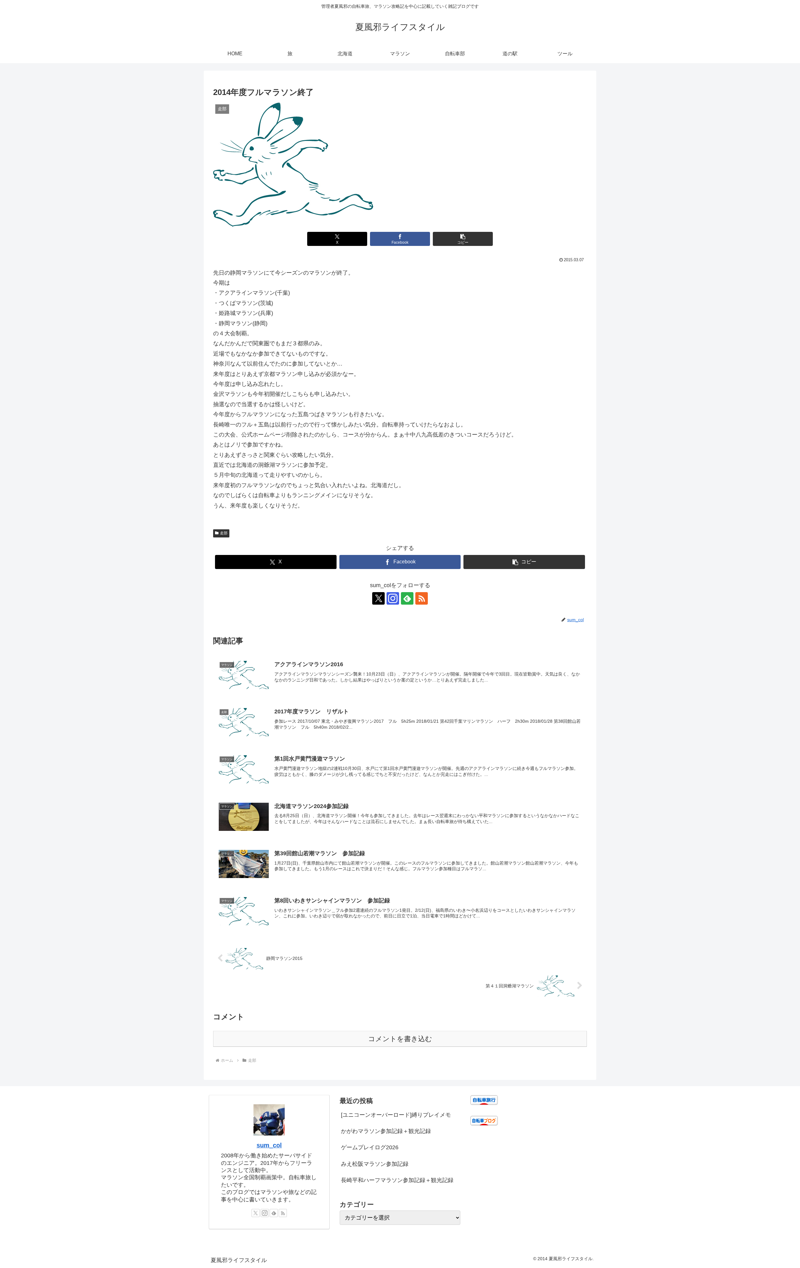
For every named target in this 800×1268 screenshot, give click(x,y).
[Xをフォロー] (378, 598)
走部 (224, 533)
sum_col (269, 1145)
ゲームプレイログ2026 (369, 1147)
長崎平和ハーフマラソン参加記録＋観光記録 (397, 1180)
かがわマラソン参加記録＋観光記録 (386, 1131)
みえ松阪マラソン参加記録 (374, 1164)
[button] (462, 239)
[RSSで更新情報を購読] (421, 598)
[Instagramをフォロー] (393, 598)
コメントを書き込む (400, 1039)
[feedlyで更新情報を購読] (407, 598)
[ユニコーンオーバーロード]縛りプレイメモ (396, 1115)
